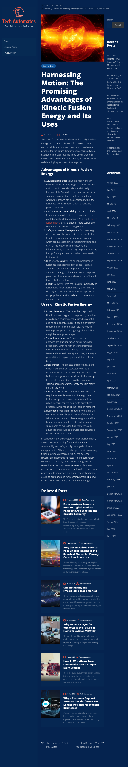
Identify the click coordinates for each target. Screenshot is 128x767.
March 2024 (112, 387)
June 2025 (111, 281)
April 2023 (111, 465)
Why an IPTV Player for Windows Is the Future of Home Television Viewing (79, 628)
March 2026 (112, 218)
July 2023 (111, 444)
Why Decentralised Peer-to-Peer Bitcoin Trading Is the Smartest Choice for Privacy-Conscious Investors (81, 552)
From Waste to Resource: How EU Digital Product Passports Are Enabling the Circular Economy (80, 509)
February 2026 (113, 225)
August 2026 (112, 182)
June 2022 (111, 536)
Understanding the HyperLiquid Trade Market (80, 589)
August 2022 (112, 522)
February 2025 (113, 310)
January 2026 (112, 232)
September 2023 (114, 430)
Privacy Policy (10, 52)
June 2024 (111, 366)
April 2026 (111, 211)
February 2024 (113, 394)
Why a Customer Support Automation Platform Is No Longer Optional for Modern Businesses (81, 703)
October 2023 (113, 423)
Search (110, 19)
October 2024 (113, 338)
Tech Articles (48, 66)
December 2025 (114, 239)
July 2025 (111, 274)
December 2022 (114, 493)
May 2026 (111, 204)
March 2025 (112, 303)
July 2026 (111, 190)
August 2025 (112, 267)
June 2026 (111, 197)
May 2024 (111, 373)
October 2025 (113, 253)
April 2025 (111, 296)
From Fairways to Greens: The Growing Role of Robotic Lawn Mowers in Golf (114, 82)
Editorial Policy (10, 47)
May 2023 (111, 458)
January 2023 (112, 486)
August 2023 (112, 437)
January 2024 (112, 402)
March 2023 (112, 472)
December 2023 (114, 409)
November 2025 (114, 246)
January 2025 (112, 317)
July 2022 (111, 529)
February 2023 (113, 479)
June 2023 (111, 451)
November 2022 (114, 500)
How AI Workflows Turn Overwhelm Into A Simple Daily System (79, 664)
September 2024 (114, 345)
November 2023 (114, 416)
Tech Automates (50, 135)
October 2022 (113, 508)
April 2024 (111, 380)
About (6, 41)
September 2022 (114, 514)
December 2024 (114, 324)
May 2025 (111, 288)
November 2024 (114, 331)
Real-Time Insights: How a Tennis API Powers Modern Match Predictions (115, 62)
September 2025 (114, 260)
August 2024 (112, 352)
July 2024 (111, 359)
